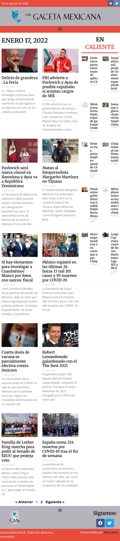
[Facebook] (110, 3)
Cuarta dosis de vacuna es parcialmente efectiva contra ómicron (15, 361)
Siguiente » (55, 501)
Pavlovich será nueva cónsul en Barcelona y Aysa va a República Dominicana (19, 176)
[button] (60, 28)
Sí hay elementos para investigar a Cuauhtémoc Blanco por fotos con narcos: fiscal (17, 271)
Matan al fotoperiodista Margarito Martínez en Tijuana (60, 174)
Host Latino (111, 532)
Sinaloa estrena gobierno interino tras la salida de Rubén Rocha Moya (96, 202)
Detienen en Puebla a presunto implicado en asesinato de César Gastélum (97, 157)
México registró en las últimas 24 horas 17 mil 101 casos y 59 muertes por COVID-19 (59, 271)
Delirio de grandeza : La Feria (20, 80)
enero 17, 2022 (25, 40)
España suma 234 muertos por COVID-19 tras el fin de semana (60, 449)
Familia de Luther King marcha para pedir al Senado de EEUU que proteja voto (18, 451)
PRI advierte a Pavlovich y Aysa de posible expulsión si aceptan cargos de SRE (60, 86)
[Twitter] (116, 3)
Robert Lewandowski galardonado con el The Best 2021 (59, 359)
